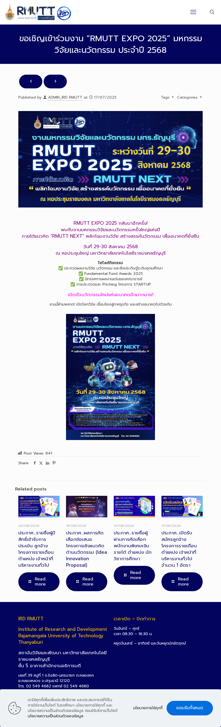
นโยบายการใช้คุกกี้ (148, 708)
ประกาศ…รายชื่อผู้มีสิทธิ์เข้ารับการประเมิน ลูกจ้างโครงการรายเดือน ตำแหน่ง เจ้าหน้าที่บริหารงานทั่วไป (36, 549)
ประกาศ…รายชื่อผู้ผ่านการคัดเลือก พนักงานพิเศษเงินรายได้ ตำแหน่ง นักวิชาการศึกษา (132, 545)
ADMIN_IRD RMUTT (65, 97)
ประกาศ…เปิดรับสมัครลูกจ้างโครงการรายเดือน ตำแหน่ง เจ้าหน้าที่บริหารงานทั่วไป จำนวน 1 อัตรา (179, 549)
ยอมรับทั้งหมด (189, 708)
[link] (110, 377)
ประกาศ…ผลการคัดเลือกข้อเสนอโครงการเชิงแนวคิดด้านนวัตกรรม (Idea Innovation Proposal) (86, 549)
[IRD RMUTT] (38, 12)
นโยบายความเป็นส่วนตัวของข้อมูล (55, 716)
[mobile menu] (193, 12)
